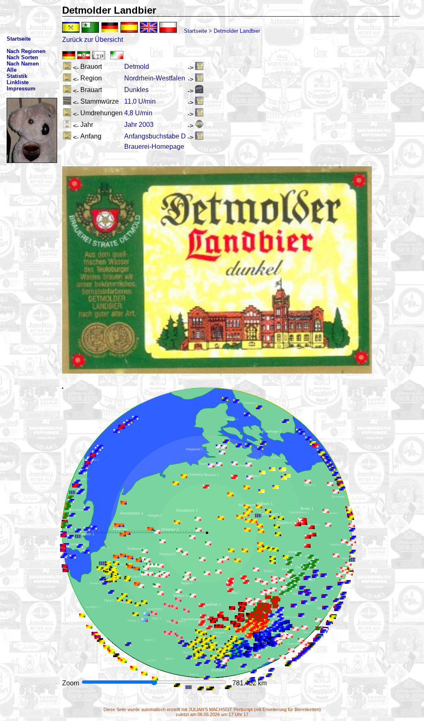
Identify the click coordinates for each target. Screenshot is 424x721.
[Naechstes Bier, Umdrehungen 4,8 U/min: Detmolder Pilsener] (199, 114)
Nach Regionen (26, 51)
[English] (148, 27)
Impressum (21, 88)
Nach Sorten (22, 57)
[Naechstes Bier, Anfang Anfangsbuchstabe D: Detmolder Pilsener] (199, 137)
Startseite (195, 31)
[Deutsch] (109, 27)
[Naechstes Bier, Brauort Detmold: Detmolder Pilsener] (199, 67)
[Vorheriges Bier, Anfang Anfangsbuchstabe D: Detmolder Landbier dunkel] (67, 137)
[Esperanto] (90, 27)
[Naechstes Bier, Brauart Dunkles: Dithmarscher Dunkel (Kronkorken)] (199, 91)
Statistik (17, 76)
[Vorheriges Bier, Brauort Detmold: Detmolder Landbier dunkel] (67, 67)
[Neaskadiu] (71, 27)
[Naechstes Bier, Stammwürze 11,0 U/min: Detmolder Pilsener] (199, 102)
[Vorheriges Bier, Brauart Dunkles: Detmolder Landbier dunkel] (67, 91)
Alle (12, 70)
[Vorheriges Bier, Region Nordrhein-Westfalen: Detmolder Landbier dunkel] (67, 79)
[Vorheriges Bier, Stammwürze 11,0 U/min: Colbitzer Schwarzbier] (67, 102)
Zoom (71, 683)
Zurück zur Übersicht (92, 39)
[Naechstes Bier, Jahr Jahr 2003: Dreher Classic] (199, 125)
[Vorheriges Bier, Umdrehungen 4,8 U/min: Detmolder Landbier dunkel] (67, 114)
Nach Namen (23, 64)
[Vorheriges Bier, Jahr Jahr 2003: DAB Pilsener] (67, 125)
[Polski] (168, 27)
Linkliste (18, 82)
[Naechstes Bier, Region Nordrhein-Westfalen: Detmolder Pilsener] (199, 79)
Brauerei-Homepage (154, 146)
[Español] (129, 27)
